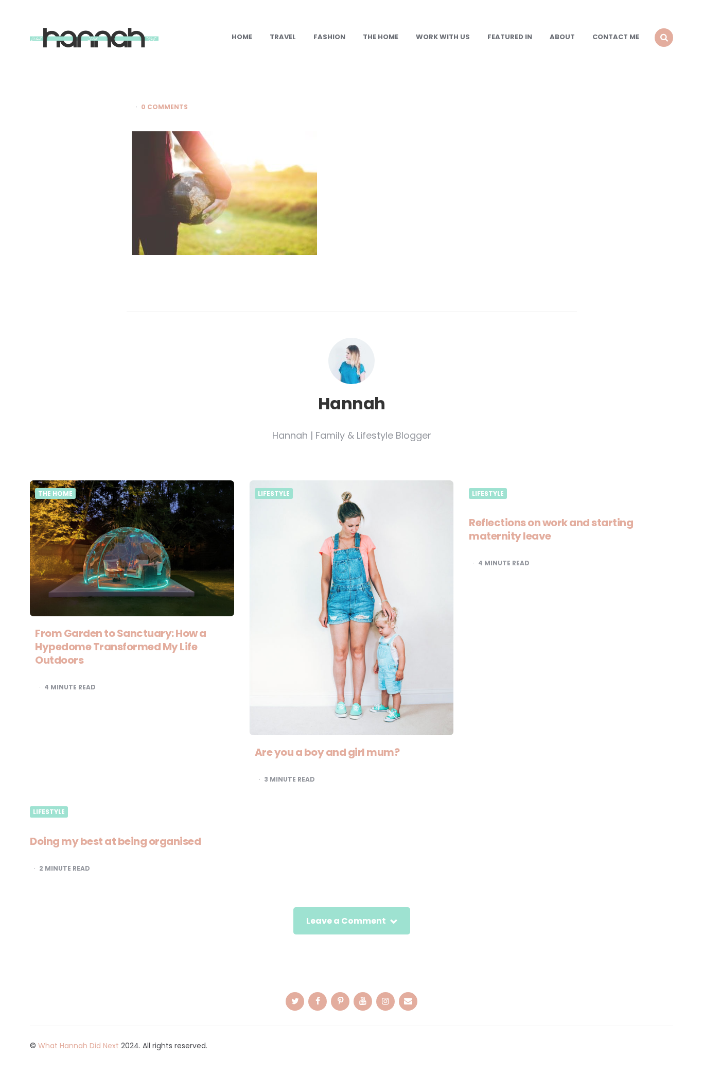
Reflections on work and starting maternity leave (551, 529)
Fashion (329, 37)
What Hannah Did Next (78, 1046)
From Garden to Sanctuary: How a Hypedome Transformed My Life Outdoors (120, 646)
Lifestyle (274, 493)
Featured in (509, 37)
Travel (283, 37)
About (562, 37)
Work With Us (443, 37)
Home (242, 37)
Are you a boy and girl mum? (327, 752)
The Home (380, 37)
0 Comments (164, 107)
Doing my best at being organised (115, 841)
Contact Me (615, 37)
